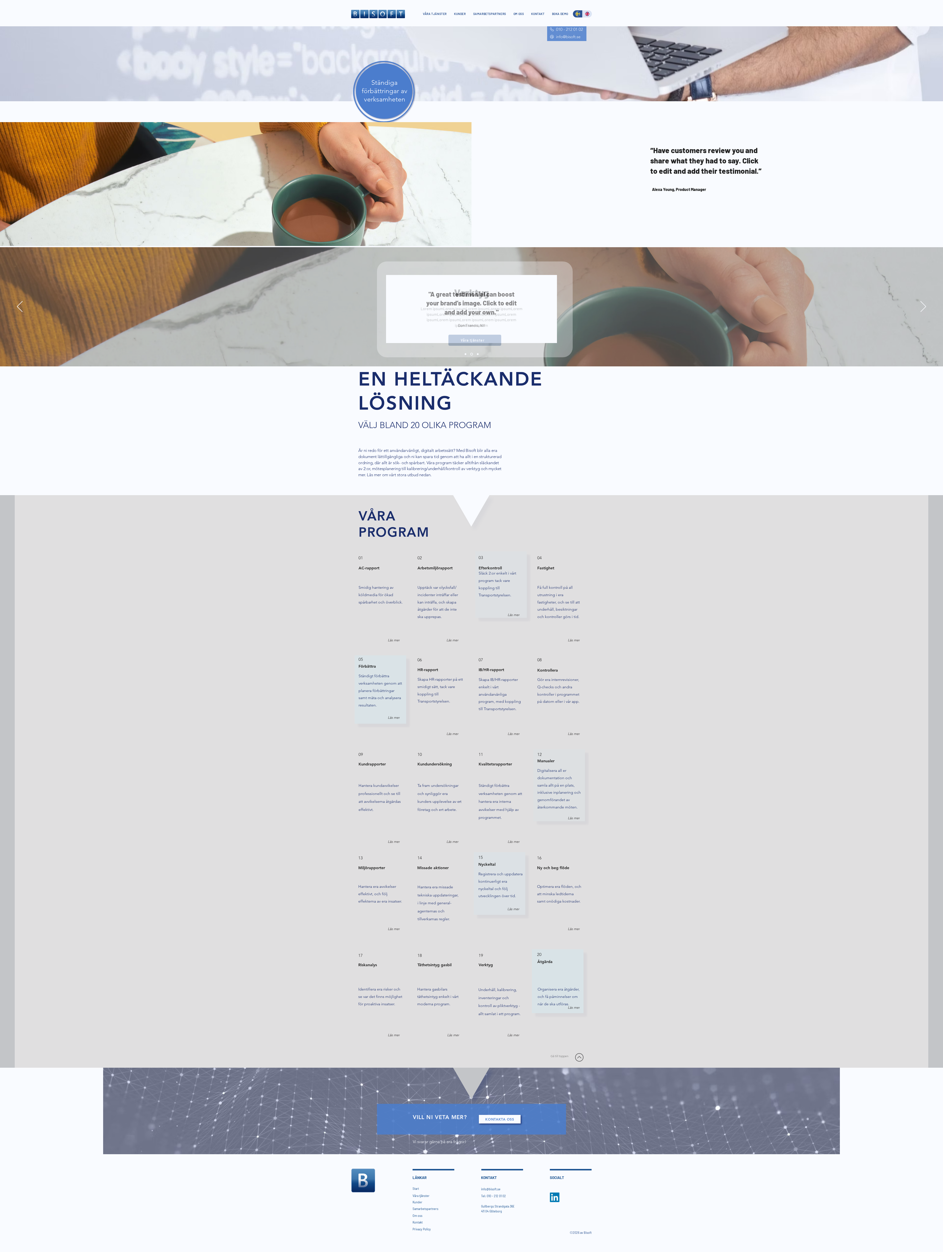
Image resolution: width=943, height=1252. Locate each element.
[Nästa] (923, 307)
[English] (587, 13)
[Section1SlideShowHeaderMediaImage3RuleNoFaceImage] (478, 354)
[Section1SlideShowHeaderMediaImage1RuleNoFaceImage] (465, 354)
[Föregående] (20, 307)
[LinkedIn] (554, 1197)
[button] (512, 615)
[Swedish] (577, 13)
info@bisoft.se (490, 1189)
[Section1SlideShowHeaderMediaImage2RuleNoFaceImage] (471, 354)
